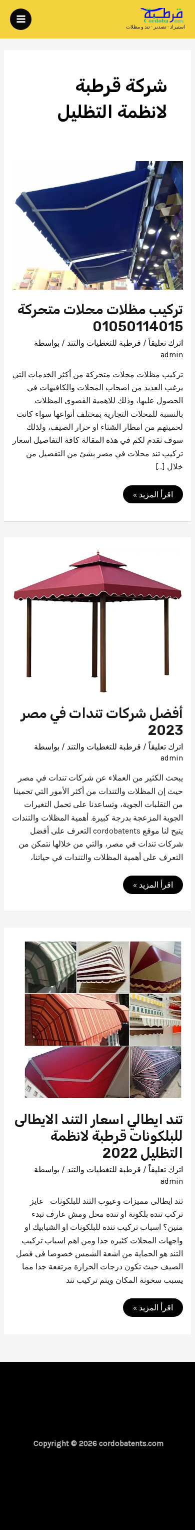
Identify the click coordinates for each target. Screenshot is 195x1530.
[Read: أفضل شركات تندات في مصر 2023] (97, 620)
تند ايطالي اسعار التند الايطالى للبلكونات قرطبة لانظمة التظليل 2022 (98, 1136)
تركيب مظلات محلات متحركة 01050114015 (100, 318)
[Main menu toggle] (21, 19)
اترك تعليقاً (165, 343)
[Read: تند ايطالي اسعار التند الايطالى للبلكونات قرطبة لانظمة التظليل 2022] (103, 1018)
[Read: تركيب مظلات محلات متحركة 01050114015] (97, 224)
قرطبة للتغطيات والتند (104, 343)
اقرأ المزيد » (149, 496)
